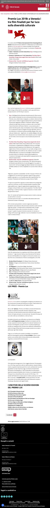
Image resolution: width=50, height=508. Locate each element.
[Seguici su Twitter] (46, 6)
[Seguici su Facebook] (46, 4)
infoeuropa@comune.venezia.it (28, 72)
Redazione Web (36, 501)
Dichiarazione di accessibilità (34, 502)
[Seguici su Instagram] (48, 4)
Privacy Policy (19, 501)
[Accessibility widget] (2, 505)
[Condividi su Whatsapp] (12, 497)
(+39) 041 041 (4, 452)
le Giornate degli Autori (17, 46)
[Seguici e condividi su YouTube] (9, 497)
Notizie (12, 13)
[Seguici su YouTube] (48, 6)
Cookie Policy (27, 501)
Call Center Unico (6, 473)
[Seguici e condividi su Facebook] (2, 497)
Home (2, 13)
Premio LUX (11, 301)
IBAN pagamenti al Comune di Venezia (17, 502)
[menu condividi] (14, 414)
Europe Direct (7, 13)
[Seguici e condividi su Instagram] (7, 497)
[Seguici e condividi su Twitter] (4, 497)
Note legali (11, 501)
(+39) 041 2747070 (7, 481)
